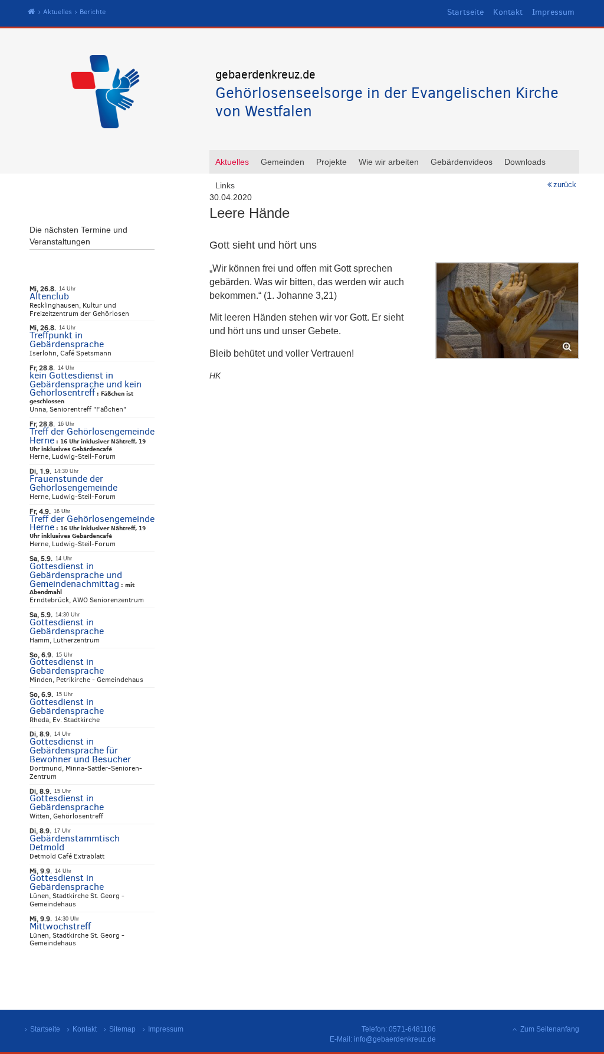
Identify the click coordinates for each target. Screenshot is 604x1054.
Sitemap (122, 1029)
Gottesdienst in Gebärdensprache (66, 626)
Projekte (331, 162)
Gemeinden (282, 162)
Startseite (465, 12)
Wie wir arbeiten (389, 162)
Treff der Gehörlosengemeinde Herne (92, 435)
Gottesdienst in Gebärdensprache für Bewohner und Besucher (80, 750)
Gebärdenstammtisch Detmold (74, 842)
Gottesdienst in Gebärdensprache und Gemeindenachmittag (75, 575)
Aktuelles (57, 12)
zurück (564, 184)
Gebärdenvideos (462, 162)
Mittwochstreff (60, 926)
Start (31, 12)
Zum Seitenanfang (549, 1029)
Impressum (553, 12)
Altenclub (49, 296)
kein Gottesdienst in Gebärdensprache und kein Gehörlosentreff (85, 384)
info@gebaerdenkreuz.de (395, 1039)
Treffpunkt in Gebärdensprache (66, 339)
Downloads (525, 162)
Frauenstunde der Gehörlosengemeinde (73, 483)
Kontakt (508, 12)
